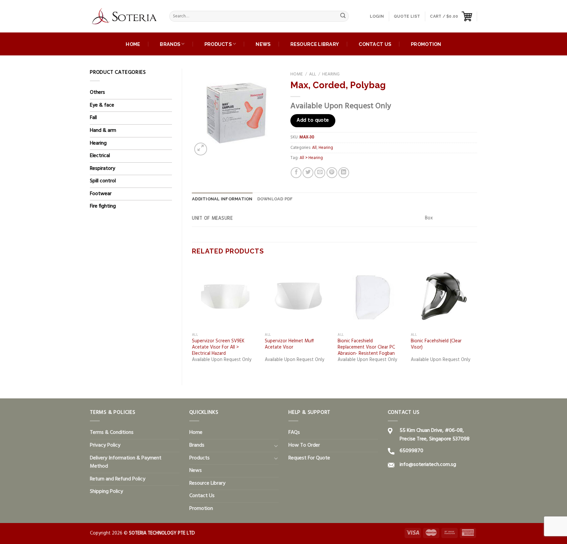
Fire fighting (103, 206)
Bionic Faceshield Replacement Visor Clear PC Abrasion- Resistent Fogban (366, 347)
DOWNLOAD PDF (275, 198)
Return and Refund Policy (117, 479)
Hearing (98, 143)
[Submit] (342, 16)
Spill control (103, 181)
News (263, 44)
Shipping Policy (106, 491)
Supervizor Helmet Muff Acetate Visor (289, 344)
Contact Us (375, 44)
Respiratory (102, 168)
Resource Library (314, 44)
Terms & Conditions (112, 432)
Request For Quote (309, 458)
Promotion (426, 44)
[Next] (477, 319)
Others (97, 92)
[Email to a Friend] (319, 172)
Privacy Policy (105, 445)
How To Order (304, 445)
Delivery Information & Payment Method (125, 462)
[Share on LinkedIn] (343, 172)
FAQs (294, 432)
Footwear (101, 194)
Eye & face (102, 105)
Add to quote (313, 120)
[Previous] (192, 319)
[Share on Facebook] (296, 172)
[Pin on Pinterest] (331, 172)
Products (218, 44)
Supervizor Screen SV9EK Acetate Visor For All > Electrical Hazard (218, 347)
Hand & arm (103, 130)
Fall (93, 117)
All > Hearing (311, 157)
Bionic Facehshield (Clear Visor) (436, 344)
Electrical (100, 155)
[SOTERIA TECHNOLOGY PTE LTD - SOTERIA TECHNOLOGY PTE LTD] (124, 16)
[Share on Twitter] (308, 172)
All (312, 74)
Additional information (222, 198)
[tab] (222, 199)
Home (133, 44)
